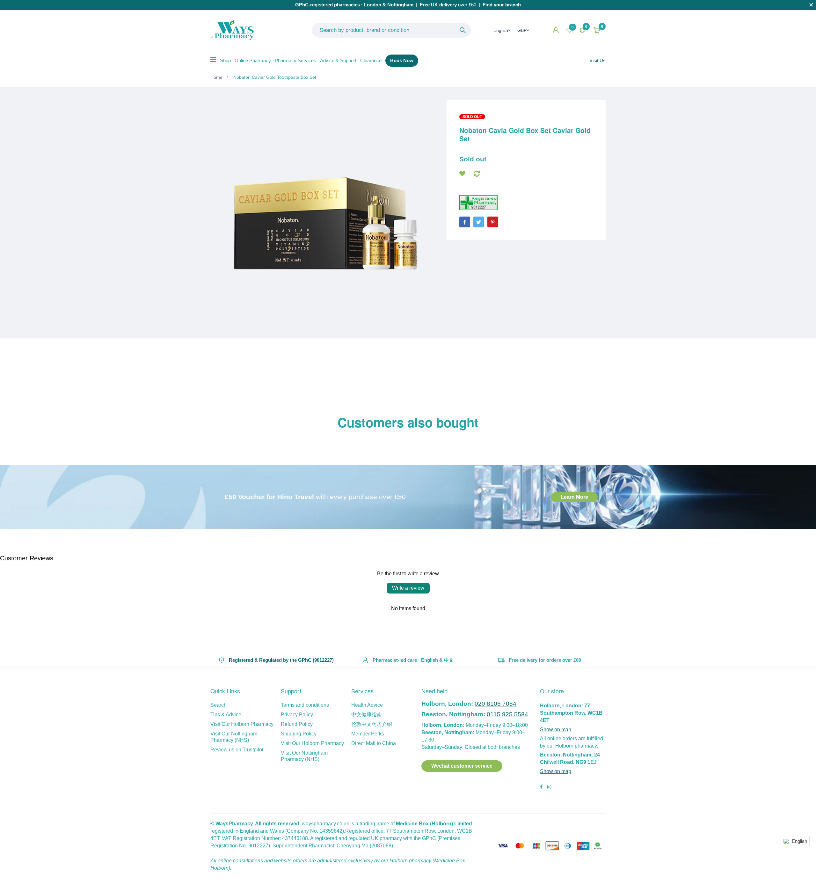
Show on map (555, 729)
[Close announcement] (811, 5)
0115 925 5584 (507, 714)
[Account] (556, 30)
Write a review (408, 588)
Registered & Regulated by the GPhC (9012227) (281, 660)
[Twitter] (478, 222)
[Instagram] (549, 788)
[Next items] (606, 439)
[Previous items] (210, 439)
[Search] (463, 30)
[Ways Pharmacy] (234, 30)
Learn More (574, 496)
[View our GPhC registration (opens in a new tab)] (478, 202)
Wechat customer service (461, 766)
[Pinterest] (492, 222)
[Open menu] (213, 59)
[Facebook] (464, 222)
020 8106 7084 (495, 703)
